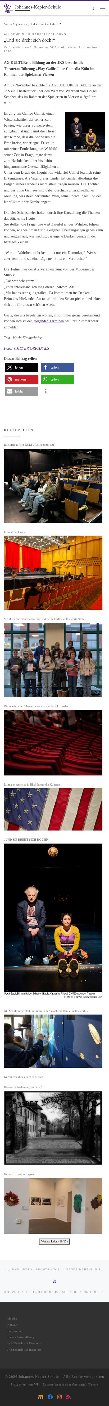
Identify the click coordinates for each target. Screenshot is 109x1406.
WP (36, 1384)
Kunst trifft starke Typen (19, 1174)
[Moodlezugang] (40, 1397)
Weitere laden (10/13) (54, 1241)
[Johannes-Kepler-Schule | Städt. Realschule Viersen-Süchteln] (8, 7)
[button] (21, 367)
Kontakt (12, 1324)
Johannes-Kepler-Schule (39, 1377)
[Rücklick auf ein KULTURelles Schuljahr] (53, 486)
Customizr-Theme (85, 1384)
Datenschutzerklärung (20, 1337)
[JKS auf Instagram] (59, 1397)
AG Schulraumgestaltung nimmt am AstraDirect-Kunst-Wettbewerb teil (47, 1010)
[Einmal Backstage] (53, 573)
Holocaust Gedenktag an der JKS (24, 1086)
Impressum (14, 1331)
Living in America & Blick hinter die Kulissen (32, 784)
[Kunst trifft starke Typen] (53, 1206)
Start (7, 24)
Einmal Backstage (15, 531)
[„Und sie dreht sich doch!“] (53, 923)
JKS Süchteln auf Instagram (24, 1349)
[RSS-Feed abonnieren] (68, 1397)
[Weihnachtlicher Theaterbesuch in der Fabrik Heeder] (53, 742)
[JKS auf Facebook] (50, 1397)
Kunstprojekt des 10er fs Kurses (23, 1076)
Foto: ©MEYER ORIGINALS (26, 348)
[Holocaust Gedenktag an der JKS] (53, 1128)
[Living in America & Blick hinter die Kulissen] (53, 809)
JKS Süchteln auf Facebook (24, 1343)
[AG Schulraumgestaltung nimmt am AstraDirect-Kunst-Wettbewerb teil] (53, 1041)
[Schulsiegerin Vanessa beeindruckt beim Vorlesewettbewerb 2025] (53, 660)
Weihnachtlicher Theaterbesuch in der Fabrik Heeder (36, 706)
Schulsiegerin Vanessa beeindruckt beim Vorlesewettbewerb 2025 (44, 618)
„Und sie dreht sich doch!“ (26, 839)
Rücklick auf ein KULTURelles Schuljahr (29, 444)
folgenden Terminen (49, 321)
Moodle (12, 1318)
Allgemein (18, 24)
